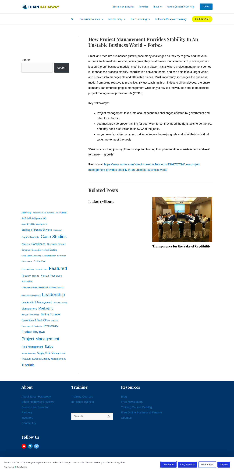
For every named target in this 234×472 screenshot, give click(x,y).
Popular (54, 320)
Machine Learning (60, 302)
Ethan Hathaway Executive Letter (34, 269)
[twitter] (37, 446)
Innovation (27, 281)
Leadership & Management (36, 302)
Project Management (40, 339)
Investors (27, 417)
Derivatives (61, 256)
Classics (25, 244)
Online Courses (50, 314)
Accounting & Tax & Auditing (43, 213)
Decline (224, 464)
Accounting (26, 213)
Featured (58, 268)
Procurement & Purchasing (31, 326)
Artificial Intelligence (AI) (33, 218)
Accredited (61, 212)
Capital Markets (30, 237)
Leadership (53, 294)
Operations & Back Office (35, 320)
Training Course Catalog (136, 407)
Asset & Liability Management (34, 224)
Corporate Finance (56, 244)
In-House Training (82, 401)
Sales (49, 347)
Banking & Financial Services (36, 229)
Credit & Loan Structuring (31, 256)
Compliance (38, 244)
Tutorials (28, 365)
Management (29, 308)
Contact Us (28, 423)
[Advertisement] (45, 141)
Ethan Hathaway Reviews (37, 401)
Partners (26, 412)
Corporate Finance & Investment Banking (39, 250)
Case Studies (54, 236)
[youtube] (24, 446)
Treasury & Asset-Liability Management (43, 358)
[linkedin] (30, 446)
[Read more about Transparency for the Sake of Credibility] (182, 219)
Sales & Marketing (28, 353)
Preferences (207, 464)
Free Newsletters (132, 401)
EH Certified (39, 261)
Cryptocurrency (49, 256)
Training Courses (82, 396)
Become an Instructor (35, 407)
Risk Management (32, 346)
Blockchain (57, 230)
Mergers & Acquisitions (30, 315)
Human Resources (51, 275)
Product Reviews (33, 331)
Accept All (168, 464)
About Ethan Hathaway (36, 396)
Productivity (51, 326)
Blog (124, 396)
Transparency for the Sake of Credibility (181, 246)
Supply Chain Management (51, 353)
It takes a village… (101, 201)
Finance (26, 275)
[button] (160, 7)
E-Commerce (26, 261)
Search (26, 59)
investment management (30, 295)
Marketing (45, 308)
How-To (35, 276)
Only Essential (187, 464)
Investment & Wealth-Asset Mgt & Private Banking (42, 287)
